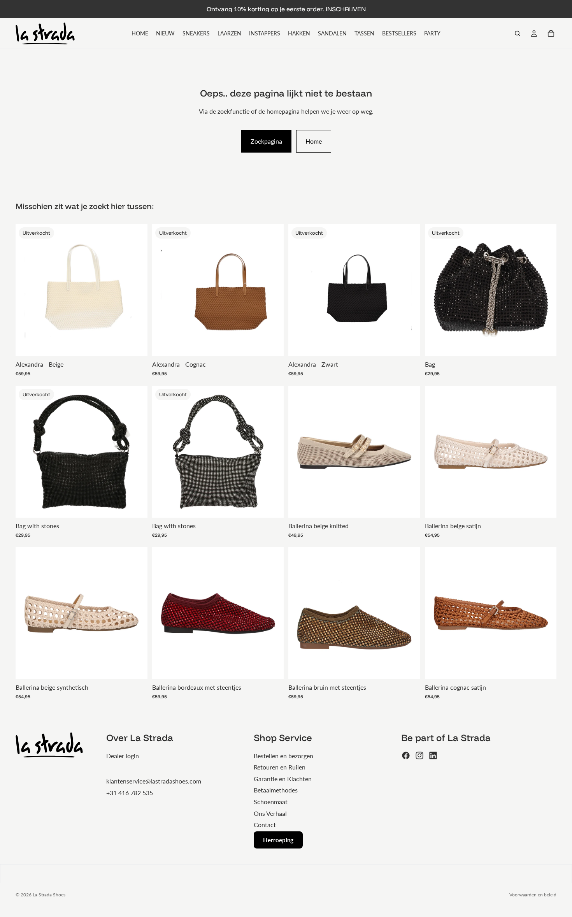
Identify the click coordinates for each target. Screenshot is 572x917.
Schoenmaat (271, 801)
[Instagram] (419, 755)
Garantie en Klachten (283, 778)
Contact (265, 824)
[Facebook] (406, 755)
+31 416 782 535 (129, 792)
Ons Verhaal (270, 813)
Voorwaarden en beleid (532, 895)
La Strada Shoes (49, 895)
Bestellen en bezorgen (283, 755)
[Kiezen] (408, 506)
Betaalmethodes (276, 790)
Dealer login (122, 755)
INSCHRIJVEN (346, 9)
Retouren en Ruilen (279, 767)
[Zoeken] (517, 33)
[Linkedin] (433, 755)
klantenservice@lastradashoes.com (153, 781)
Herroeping (278, 839)
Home (313, 141)
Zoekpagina (266, 141)
